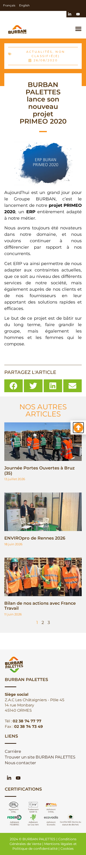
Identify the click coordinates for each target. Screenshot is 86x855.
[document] (43, 427)
